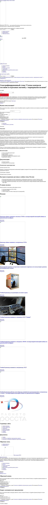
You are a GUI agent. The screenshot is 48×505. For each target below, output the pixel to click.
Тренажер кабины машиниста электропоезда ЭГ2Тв (13, 242)
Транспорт (22, 81)
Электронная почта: (4, 498)
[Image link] (1, 37)
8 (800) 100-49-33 (3, 63)
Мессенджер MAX (17, 455)
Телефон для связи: (4, 114)
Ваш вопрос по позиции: (5, 112)
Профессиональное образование (13, 81)
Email (1, 115)
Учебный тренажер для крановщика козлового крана (14, 292)
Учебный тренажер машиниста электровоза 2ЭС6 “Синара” (15, 317)
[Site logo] (3, 24)
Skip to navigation (3, 0)
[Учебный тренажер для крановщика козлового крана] (12, 290)
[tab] (4, 123)
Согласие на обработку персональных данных (23, 119)
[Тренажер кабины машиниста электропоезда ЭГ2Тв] (12, 240)
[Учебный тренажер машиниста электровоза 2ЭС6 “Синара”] (12, 314)
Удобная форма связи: (4, 116)
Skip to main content (11, 0)
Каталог (5, 81)
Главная (1, 81)
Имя (1, 113)
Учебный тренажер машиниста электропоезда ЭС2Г (13, 367)
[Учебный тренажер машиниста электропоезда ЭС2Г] (12, 365)
